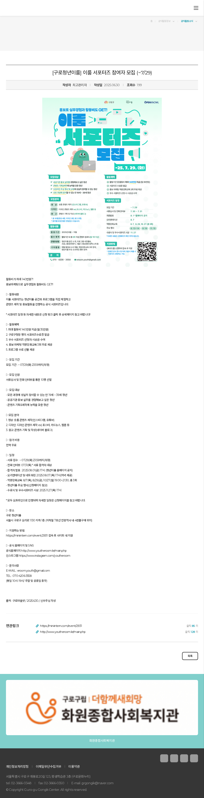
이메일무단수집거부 (48, 766)
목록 (190, 656)
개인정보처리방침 (17, 766)
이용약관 (74, 766)
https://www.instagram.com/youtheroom (44, 555)
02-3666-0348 (21, 783)
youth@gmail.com (38, 570)
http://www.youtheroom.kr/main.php (44, 550)
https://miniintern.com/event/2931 (27, 535)
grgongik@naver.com (97, 783)
